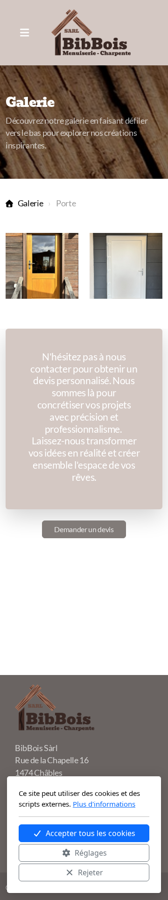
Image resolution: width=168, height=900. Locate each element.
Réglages (91, 853)
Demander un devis (83, 529)
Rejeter (90, 872)
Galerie (30, 203)
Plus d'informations (104, 804)
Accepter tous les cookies (90, 833)
